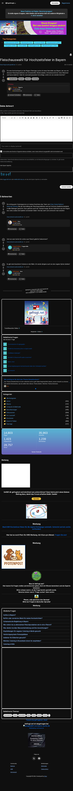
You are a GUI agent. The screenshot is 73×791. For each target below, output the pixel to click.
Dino (7, 386)
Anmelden (55, 3)
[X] (34, 758)
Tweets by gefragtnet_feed (36, 720)
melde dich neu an (19, 179)
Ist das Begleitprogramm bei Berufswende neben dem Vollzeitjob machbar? (27, 366)
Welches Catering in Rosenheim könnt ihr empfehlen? (22, 641)
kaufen (39, 715)
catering (35, 79)
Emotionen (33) (27, 43)
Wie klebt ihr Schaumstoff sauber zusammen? (19, 357)
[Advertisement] (42, 475)
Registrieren (66, 3)
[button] (5, 118)
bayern (22, 79)
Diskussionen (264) (11, 43)
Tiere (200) (22, 45)
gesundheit (22, 715)
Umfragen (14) (34, 45)
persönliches (8, 715)
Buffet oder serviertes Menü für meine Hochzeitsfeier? (22, 618)
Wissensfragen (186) (50, 45)
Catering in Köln (9, 644)
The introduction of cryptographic (16, 344)
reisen (33, 715)
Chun (45, 776)
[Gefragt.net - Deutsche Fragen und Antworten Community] (10, 3)
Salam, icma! (11, 361)
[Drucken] (71, 55)
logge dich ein (7, 179)
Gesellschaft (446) (53, 43)
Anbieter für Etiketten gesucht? (14, 638)
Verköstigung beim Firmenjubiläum (15, 634)
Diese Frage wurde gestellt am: (8, 64)
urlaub (15, 715)
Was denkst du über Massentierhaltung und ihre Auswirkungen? (25, 628)
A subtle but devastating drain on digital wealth (20, 348)
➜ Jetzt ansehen (37, 15)
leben (28, 715)
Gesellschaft (13, 79)
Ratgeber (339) (10, 45)
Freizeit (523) (39, 43)
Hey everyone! (11, 370)
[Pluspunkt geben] (3, 71)
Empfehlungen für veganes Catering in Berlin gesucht (22, 631)
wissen (45, 715)
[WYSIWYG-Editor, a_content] (36, 129)
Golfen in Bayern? (9, 615)
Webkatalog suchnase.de (36, 728)
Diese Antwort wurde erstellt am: (15, 217)
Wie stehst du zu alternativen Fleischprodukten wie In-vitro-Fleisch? (27, 625)
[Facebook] (39, 758)
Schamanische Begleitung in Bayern (15, 621)
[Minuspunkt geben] (3, 80)
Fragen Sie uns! (61, 535)
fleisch (28, 79)
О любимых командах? (14, 353)
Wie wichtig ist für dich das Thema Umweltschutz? (21, 379)
